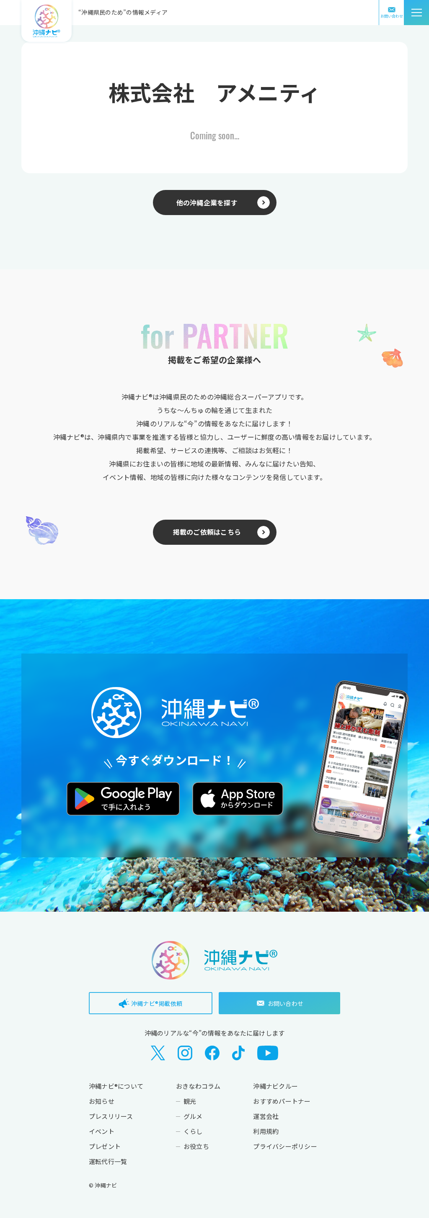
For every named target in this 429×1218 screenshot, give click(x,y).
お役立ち (196, 1146)
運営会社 (266, 1116)
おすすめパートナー (281, 1101)
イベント (101, 1131)
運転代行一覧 (108, 1161)
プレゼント (105, 1146)
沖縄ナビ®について (116, 1086)
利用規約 (266, 1131)
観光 (189, 1101)
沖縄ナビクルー (275, 1086)
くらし (193, 1131)
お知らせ (101, 1101)
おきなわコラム (198, 1086)
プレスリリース (111, 1116)
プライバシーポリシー (285, 1146)
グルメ (193, 1116)
